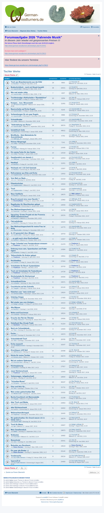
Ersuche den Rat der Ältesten (22, 318)
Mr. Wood (74, 350)
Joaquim (16, 288)
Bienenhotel (15, 440)
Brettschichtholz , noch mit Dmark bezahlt (27, 87)
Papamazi (16, 414)
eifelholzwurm (17, 352)
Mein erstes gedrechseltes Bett (23, 392)
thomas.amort (17, 357)
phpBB (45, 497)
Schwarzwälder (18, 293)
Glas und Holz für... (18, 387)
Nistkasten (15, 435)
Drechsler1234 (76, 157)
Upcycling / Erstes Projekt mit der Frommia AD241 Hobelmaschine (28, 216)
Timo (14, 330)
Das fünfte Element (19, 457)
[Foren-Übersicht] (52, 13)
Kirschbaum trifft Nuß (19, 350)
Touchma (74, 343)
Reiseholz (75, 82)
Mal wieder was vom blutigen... (23, 302)
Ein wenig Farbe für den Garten (23, 152)
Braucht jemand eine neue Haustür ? (25, 199)
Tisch (13, 189)
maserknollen (17, 89)
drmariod (16, 252)
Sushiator (16, 325)
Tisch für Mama (17, 424)
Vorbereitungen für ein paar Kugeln (24, 114)
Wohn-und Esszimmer (19, 313)
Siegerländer (75, 124)
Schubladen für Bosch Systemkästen (25, 266)
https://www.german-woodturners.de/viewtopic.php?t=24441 (25, 46)
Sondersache (16, 456)
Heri (73, 221)
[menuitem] (10, 27)
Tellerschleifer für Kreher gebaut (23, 255)
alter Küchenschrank (19, 407)
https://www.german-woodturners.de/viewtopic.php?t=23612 (26, 65)
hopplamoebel (17, 174)
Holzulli (74, 92)
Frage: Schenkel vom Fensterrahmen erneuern (29, 243)
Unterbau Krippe (17, 297)
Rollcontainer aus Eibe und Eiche (24, 173)
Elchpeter (16, 383)
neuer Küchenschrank (19, 371)
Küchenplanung (17, 366)
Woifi (73, 209)
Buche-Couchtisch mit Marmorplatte (25, 397)
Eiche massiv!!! (17, 344)
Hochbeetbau (16, 261)
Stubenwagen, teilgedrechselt (22, 376)
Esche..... (14, 333)
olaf (14, 426)
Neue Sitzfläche (17, 194)
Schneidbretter (16, 119)
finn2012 (16, 84)
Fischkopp (75, 397)
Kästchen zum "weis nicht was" (23, 292)
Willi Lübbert (76, 193)
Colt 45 (74, 233)
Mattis (15, 431)
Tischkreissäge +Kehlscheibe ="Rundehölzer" (29, 98)
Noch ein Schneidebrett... (21, 328)
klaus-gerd (75, 417)
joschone (74, 291)
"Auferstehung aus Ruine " (21, 125)
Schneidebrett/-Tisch (19, 339)
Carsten (15, 262)
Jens (73, 97)
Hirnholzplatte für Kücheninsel (23, 276)
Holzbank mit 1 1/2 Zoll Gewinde (23, 168)
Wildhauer (16, 159)
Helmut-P (74, 286)
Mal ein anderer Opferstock (21, 361)
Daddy (74, 238)
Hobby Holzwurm (18, 319)
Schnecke (75, 407)
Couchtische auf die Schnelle (22, 287)
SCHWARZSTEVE (19, 345)
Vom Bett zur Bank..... (19, 178)
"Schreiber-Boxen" (18, 381)
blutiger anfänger (18, 304)
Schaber (74, 317)
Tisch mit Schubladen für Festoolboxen (26, 271)
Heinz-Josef (75, 429)
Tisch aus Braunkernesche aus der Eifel (26, 82)
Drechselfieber (18, 201)
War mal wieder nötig (19, 92)
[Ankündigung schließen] (99, 36)
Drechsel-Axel (17, 362)
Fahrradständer (17, 221)
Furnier (13, 147)
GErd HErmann (76, 323)
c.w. (14, 180)
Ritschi (74, 152)
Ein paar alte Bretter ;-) (19, 450)
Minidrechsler (17, 393)
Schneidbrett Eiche (18, 281)
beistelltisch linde (18, 130)
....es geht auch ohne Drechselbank (24, 238)
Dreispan (74, 114)
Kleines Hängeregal (18, 142)
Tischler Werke (12, 71)
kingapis (74, 255)
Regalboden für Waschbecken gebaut (25, 204)
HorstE (74, 87)
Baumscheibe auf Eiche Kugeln (23, 109)
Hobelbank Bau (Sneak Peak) (22, 323)
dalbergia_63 (17, 139)
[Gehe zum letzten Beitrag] (79, 82)
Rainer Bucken (18, 447)
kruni (14, 335)
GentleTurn (75, 248)
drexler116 (75, 102)
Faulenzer (16, 206)
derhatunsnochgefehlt (20, 104)
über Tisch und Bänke (19, 402)
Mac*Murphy (75, 381)
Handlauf (14, 163)
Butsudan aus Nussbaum (20, 445)
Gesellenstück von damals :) (22, 157)
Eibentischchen (17, 183)
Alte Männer (15, 307)
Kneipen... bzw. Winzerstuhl (22, 103)
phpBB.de (61, 499)
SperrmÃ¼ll (15, 461)
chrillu (15, 121)
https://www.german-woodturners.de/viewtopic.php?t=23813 (25, 53)
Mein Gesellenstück (18, 430)
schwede (16, 283)
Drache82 (16, 436)
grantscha (16, 131)
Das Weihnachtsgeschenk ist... (23, 209)
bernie (73, 167)
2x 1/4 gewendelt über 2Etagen (23, 233)
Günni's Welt (75, 371)
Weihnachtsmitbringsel (20, 413)
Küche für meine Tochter (20, 355)
